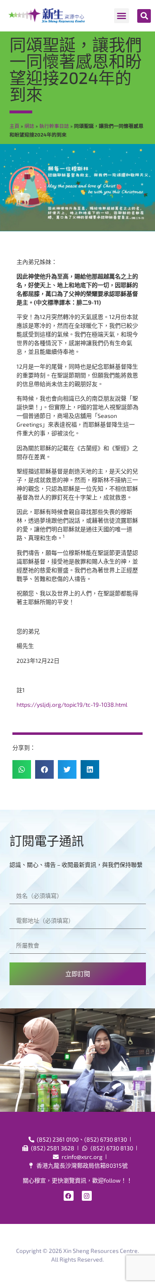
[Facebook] (69, 1196)
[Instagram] (87, 1196)
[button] (121, 15)
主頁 (14, 126)
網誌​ (29, 126)
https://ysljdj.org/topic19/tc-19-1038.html (72, 704)
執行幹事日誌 (54, 126)
